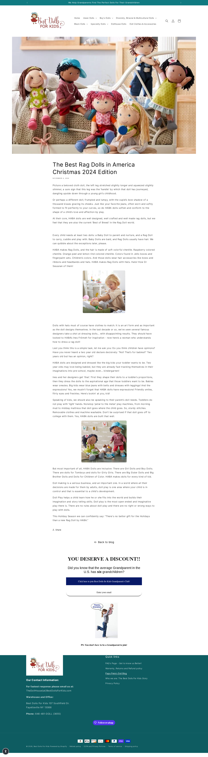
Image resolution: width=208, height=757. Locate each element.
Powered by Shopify (58, 746)
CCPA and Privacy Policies (95, 746)
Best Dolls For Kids (42, 746)
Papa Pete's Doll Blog (116, 673)
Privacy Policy (112, 683)
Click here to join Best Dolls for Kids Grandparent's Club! (104, 581)
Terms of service (115, 746)
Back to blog (106, 542)
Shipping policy (131, 746)
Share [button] (58, 530)
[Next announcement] (181, 2)
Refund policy (75, 746)
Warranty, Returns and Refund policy (123, 668)
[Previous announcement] (27, 2)
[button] (90, 18)
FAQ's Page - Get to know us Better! (123, 663)
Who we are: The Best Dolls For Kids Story (126, 678)
